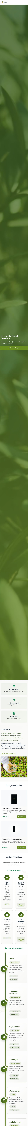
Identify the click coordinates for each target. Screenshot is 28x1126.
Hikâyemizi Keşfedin (9, 753)
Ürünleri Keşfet (15, 348)
